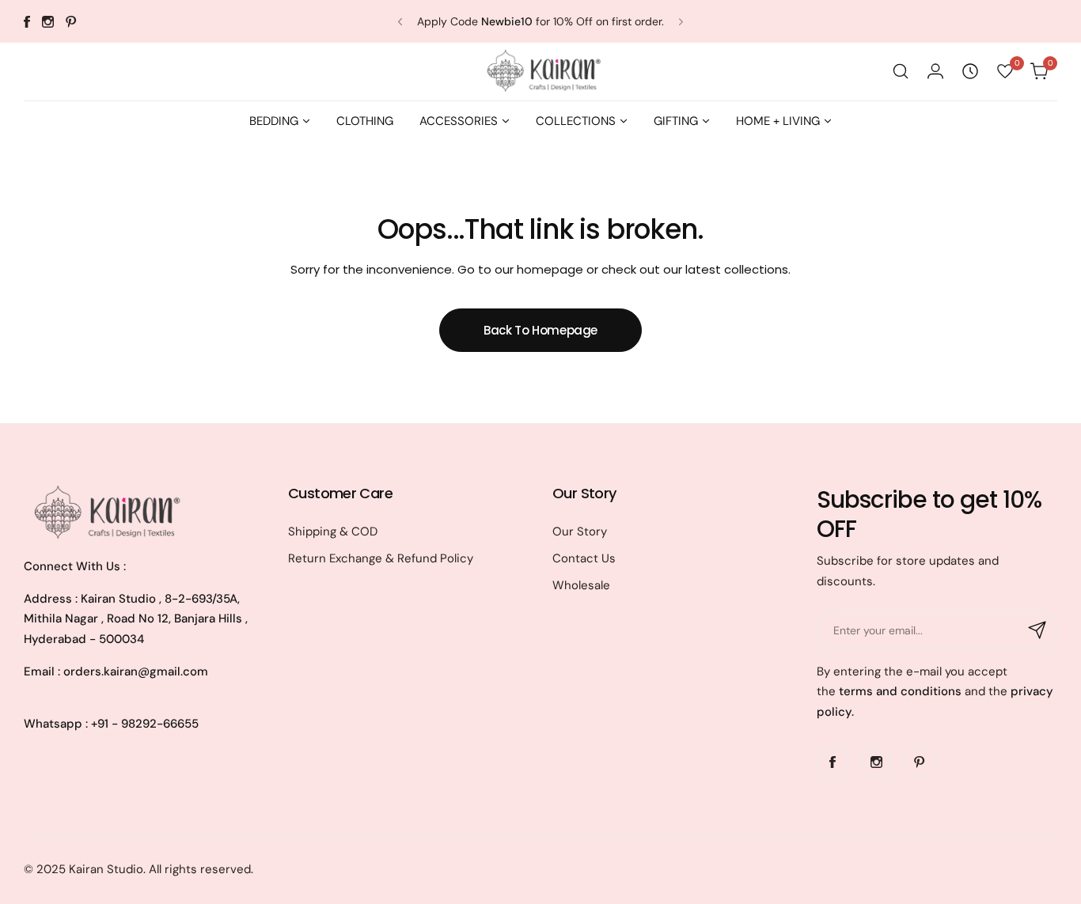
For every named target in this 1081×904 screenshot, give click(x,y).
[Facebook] (27, 22)
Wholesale (581, 585)
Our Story (579, 531)
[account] (935, 71)
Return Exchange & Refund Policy (380, 558)
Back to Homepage (540, 330)
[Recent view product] (970, 71)
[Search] (900, 71)
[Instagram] (48, 22)
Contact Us (584, 558)
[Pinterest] (71, 22)
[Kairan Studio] (540, 71)
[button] (400, 22)
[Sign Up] (1037, 630)
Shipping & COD (332, 531)
